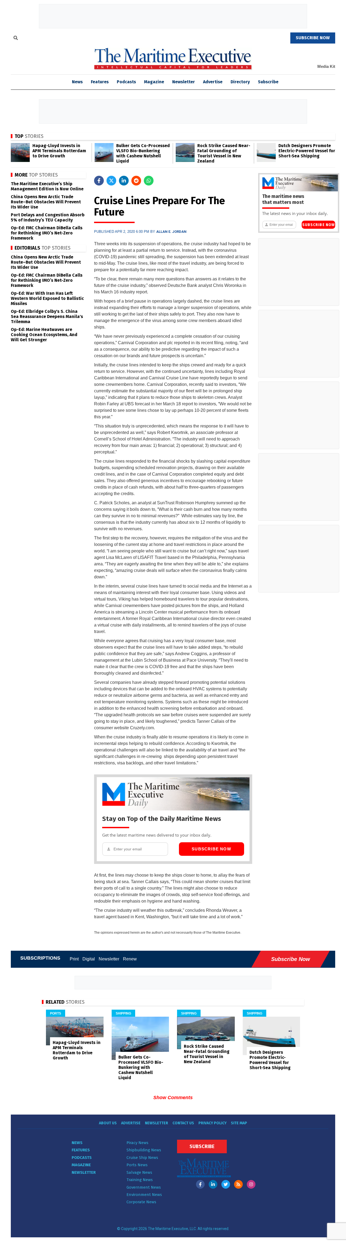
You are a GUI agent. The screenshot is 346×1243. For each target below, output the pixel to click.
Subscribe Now (211, 849)
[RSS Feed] (238, 1184)
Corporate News (141, 1201)
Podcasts (126, 81)
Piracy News (137, 1142)
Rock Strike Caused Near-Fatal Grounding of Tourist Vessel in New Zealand (223, 153)
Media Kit (326, 66)
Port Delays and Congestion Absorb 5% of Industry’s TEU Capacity (48, 217)
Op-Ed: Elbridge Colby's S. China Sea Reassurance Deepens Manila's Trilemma (47, 316)
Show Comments (173, 1097)
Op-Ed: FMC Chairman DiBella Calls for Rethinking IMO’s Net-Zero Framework (46, 233)
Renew (130, 959)
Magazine (154, 81)
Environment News (144, 1194)
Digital (88, 959)
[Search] (16, 39)
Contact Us (183, 1123)
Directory (240, 81)
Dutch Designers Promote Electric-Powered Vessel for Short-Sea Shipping (306, 150)
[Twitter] (225, 1184)
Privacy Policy (212, 1123)
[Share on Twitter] (111, 180)
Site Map (239, 1123)
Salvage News (139, 1172)
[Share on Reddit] (136, 180)
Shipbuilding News (144, 1150)
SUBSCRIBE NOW (313, 37)
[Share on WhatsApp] (149, 180)
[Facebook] (200, 1184)
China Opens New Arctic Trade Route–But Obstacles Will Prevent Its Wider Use (46, 202)
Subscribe (268, 81)
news (77, 81)
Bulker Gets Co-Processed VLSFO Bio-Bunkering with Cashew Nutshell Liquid (143, 153)
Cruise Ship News (142, 1157)
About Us (108, 1123)
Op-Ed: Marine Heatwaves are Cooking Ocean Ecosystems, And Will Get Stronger (44, 334)
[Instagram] (251, 1184)
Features (100, 81)
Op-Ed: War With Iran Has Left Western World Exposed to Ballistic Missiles (47, 298)
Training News (140, 1179)
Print (74, 959)
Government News (144, 1187)
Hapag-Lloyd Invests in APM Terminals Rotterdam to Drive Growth (59, 150)
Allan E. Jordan (171, 232)
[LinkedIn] (213, 1184)
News (77, 1142)
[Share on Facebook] (99, 180)
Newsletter (183, 81)
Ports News (137, 1164)
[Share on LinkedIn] (124, 180)
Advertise (212, 81)
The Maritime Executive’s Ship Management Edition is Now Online (47, 186)
